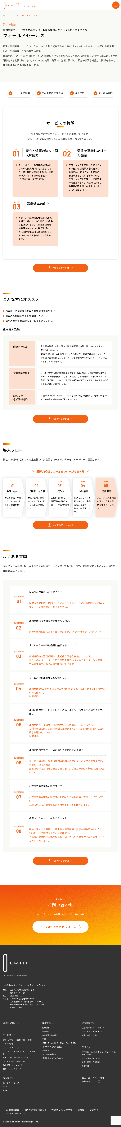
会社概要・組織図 (49, 1035)
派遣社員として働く (90, 1035)
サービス (14, 15)
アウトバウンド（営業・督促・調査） (18, 1040)
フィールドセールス (11, 1047)
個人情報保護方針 (49, 1054)
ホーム (5, 15)
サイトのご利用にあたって (16, 1113)
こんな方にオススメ (52, 93)
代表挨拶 (45, 1031)
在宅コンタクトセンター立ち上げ (16, 1057)
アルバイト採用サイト (91, 1031)
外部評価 (85, 1066)
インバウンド (8, 1044)
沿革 (44, 1039)
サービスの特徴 (21, 93)
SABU (5, 1086)
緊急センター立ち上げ (12, 1069)
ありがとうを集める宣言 (52, 1047)
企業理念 (45, 1027)
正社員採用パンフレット (92, 1027)
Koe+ (5, 1090)
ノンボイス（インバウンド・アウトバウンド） (20, 1052)
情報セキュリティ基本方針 (52, 1058)
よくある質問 (105, 93)
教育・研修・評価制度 (91, 1062)
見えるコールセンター (12, 1083)
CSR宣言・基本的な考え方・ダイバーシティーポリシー (99, 1053)
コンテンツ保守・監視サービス (15, 1061)
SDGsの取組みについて (91, 1058)
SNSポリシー (95, 1110)
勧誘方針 (45, 1050)
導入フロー (81, 93)
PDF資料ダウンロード (63, 267)
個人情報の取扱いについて (35, 1110)
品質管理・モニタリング (12, 1065)
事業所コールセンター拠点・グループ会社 (59, 1043)
